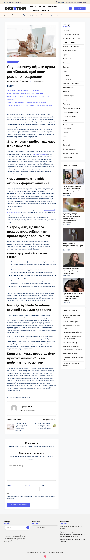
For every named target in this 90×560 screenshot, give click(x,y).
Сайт (42, 485)
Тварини (66, 141)
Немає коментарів (39, 81)
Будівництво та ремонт (71, 46)
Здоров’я (66, 67)
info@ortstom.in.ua (15, 2)
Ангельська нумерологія (71, 34)
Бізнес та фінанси (69, 42)
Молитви (66, 92)
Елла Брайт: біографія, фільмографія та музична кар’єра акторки (72, 271)
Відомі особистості (69, 51)
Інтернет (66, 75)
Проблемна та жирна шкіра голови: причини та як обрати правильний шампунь (73, 297)
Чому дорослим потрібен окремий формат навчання (25, 93)
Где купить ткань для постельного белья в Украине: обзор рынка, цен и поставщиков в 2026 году (72, 534)
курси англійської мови (39, 154)
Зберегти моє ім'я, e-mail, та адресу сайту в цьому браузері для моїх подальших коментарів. (31, 497)
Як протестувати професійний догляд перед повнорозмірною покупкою (73, 245)
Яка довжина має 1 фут (71, 343)
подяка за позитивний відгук (72, 332)
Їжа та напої (67, 79)
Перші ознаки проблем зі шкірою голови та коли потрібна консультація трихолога (72, 189)
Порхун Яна (26, 406)
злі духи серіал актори (70, 353)
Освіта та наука (13, 62)
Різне (65, 120)
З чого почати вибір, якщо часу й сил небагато (23, 90)
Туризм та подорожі (69, 149)
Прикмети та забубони (70, 112)
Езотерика (66, 63)
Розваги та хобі (68, 124)
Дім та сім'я (67, 59)
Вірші (65, 55)
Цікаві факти (67, 157)
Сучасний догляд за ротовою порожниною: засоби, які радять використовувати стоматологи (71, 218)
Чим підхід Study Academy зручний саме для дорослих (26, 102)
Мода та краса (68, 88)
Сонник (65, 133)
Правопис (66, 104)
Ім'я (9, 485)
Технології (66, 145)
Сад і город (67, 129)
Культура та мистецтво (71, 83)
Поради (65, 100)
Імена (65, 71)
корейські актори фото (70, 322)
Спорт (65, 137)
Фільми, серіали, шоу (70, 153)
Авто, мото (66, 30)
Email (27, 485)
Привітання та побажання (71, 108)
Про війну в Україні (69, 116)
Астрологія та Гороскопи (71, 38)
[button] (80, 8)
